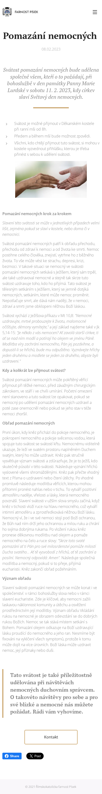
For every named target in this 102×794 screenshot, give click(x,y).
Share (14, 756)
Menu (95, 12)
